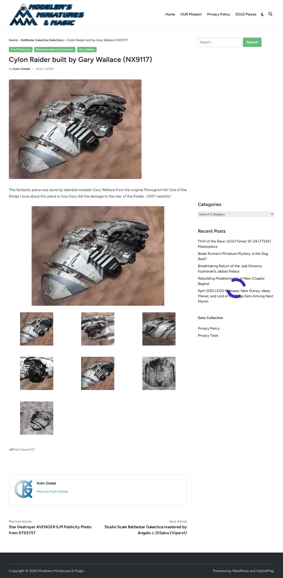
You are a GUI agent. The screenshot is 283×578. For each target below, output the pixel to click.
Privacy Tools (208, 335)
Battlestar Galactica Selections (55, 49)
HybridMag (264, 571)
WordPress (240, 571)
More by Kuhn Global (52, 492)
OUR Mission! (191, 14)
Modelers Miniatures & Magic (61, 571)
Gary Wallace (87, 49)
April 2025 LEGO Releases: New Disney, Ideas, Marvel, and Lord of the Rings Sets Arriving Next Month (235, 296)
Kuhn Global (21, 69)
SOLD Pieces (245, 14)
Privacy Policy (218, 14)
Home (170, 14)
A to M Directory (21, 49)
